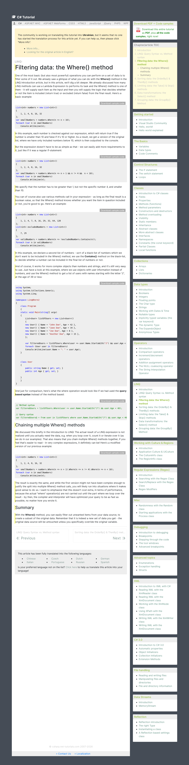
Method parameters (150, 207)
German (105, 558)
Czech (54, 558)
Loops (142, 177)
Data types (145, 150)
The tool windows (149, 543)
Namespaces (146, 239)
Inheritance (145, 225)
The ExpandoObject (150, 328)
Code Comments (148, 153)
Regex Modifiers (148, 489)
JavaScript (95, 23)
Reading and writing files (152, 675)
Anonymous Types (149, 332)
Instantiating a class (150, 729)
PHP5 (117, 23)
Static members (147, 221)
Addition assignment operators (156, 362)
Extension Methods (149, 659)
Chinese (31, 558)
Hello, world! (146, 126)
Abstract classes (148, 228)
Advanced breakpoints (151, 546)
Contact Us (64, 753)
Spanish (105, 562)
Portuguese (57, 562)
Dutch (79, 558)
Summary (145, 75)
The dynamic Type (149, 325)
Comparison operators (151, 351)
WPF (125, 23)
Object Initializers (148, 652)
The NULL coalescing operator (156, 366)
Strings (143, 307)
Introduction (144, 50)
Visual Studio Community (153, 123)
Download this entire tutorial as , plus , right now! (155, 33)
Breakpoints (145, 536)
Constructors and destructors (155, 211)
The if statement (148, 169)
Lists (141, 269)
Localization (83, 753)
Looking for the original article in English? (50, 51)
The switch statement (151, 173)
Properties (144, 200)
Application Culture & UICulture (156, 451)
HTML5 (82, 23)
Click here (71, 567)
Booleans (144, 293)
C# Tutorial (26, 17)
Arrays (142, 266)
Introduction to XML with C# (155, 586)
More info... (33, 48)
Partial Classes (147, 246)
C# (20, 23)
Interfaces (144, 235)
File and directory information (155, 686)
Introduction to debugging (153, 532)
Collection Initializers (150, 655)
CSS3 (72, 23)
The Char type (147, 303)
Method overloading (150, 214)
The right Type (147, 725)
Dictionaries (145, 273)
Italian (30, 562)
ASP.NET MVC (32, 23)
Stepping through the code (154, 539)
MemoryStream (147, 705)
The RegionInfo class (150, 458)
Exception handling (149, 566)
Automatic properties (151, 648)
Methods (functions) (150, 203)
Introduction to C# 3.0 (151, 644)
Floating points (147, 300)
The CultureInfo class (150, 455)
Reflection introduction (151, 722)
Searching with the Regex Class (156, 478)
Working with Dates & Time (154, 310)
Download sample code (112, 103)
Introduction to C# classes (153, 193)
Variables (144, 146)
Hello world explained (151, 130)
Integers (143, 296)
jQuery (107, 23)
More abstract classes (151, 232)
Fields (142, 196)
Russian (80, 562)
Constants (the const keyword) (156, 242)
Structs (143, 569)
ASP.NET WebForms (54, 23)
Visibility (143, 218)
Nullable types (147, 314)
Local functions (147, 250)
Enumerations (146, 562)
